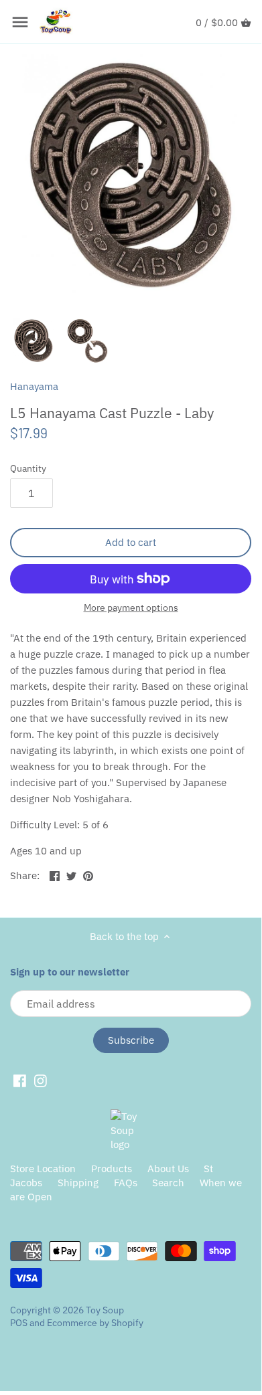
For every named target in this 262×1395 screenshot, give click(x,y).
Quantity (28, 468)
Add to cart (130, 542)
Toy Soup (105, 1310)
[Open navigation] (20, 22)
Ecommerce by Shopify (95, 1323)
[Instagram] (40, 1080)
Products (111, 1168)
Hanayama (34, 386)
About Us (168, 1168)
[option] (33, 340)
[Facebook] (19, 1080)
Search (168, 1182)
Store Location (43, 1168)
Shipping (78, 1182)
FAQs (125, 1182)
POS (18, 1323)
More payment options (131, 608)
